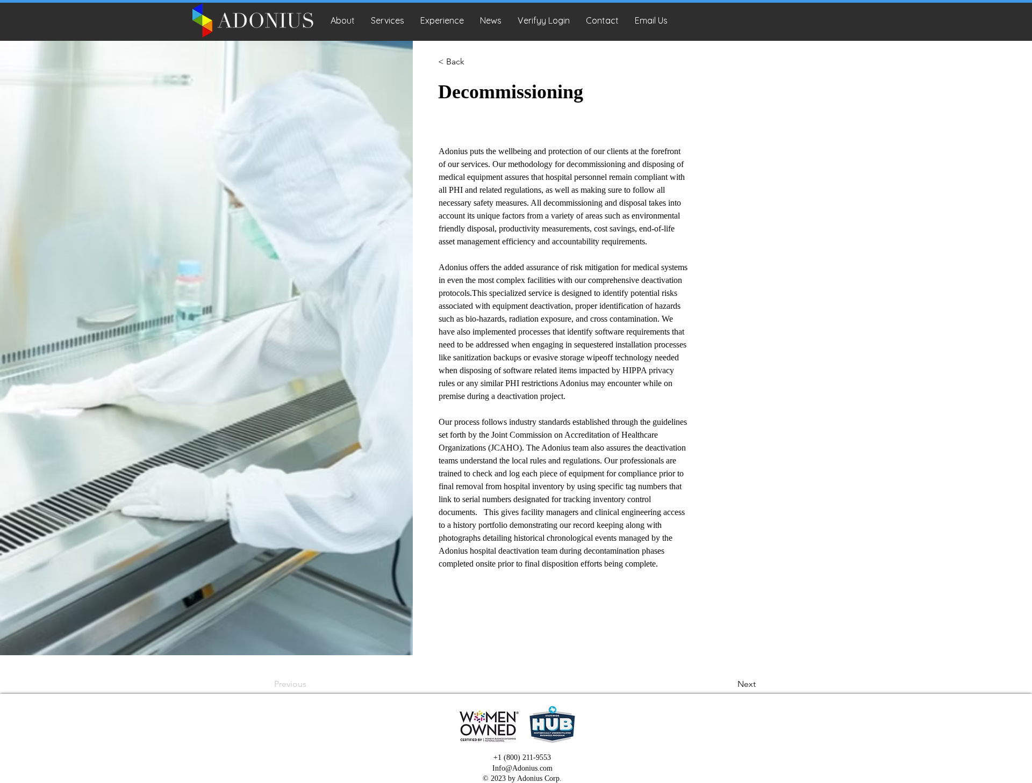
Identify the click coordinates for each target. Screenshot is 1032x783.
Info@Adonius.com (522, 768)
